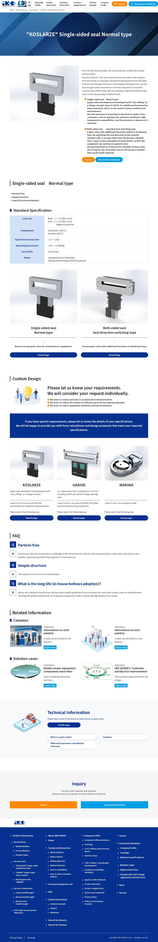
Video (51, 840)
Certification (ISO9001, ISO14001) (94, 871)
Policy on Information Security (94, 902)
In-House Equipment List (80, 3)
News (122, 884)
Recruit (123, 892)
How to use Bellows (58, 869)
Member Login (127, 864)
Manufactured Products (132, 857)
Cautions (107, 737)
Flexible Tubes (22, 855)
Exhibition (54, 912)
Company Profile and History (97, 840)
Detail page (31, 517)
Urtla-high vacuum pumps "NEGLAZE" (25, 911)
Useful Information (57, 899)
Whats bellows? (57, 852)
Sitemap (31, 937)
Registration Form (129, 869)
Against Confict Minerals (95, 879)
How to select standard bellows (60, 875)
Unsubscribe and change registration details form (132, 876)
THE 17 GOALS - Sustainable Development (97, 864)
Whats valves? (56, 856)
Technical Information (64, 3)
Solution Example (92, 3)
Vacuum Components (23, 888)
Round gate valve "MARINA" (23, 880)
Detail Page (114, 354)
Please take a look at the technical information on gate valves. (75, 718)
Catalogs (124, 852)
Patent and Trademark (94, 892)
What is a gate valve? (61, 737)
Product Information (51, 3)
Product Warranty (92, 884)
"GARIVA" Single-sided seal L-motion (25, 873)
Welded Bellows (23, 846)
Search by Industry (57, 920)
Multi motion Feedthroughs (22, 902)
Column (53, 908)
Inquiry (88, 159)
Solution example (58, 904)
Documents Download (109, 159)
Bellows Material (57, 865)
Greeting (88, 844)
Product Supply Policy (94, 888)
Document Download (114, 804)
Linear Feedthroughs (25, 892)
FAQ (50, 891)
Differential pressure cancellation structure (67, 745)
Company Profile (105, 3)
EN (29, 5)
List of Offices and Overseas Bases (97, 849)
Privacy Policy (91, 897)
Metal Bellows (20, 842)
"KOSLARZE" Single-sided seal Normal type (27, 866)
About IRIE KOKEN (39, 3)
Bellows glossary (57, 861)
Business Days (91, 855)
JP (29, 2)
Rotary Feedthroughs (25, 897)
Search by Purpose (57, 924)
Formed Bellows (23, 850)
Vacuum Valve (20, 861)
